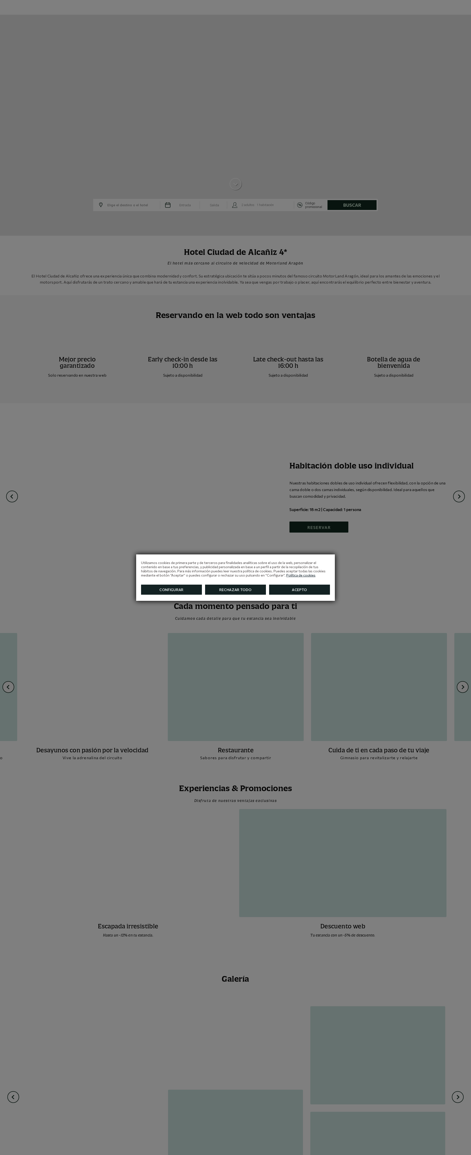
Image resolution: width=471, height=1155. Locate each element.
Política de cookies (300, 575)
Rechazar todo (235, 590)
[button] (463, 11)
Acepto (299, 590)
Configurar (171, 590)
